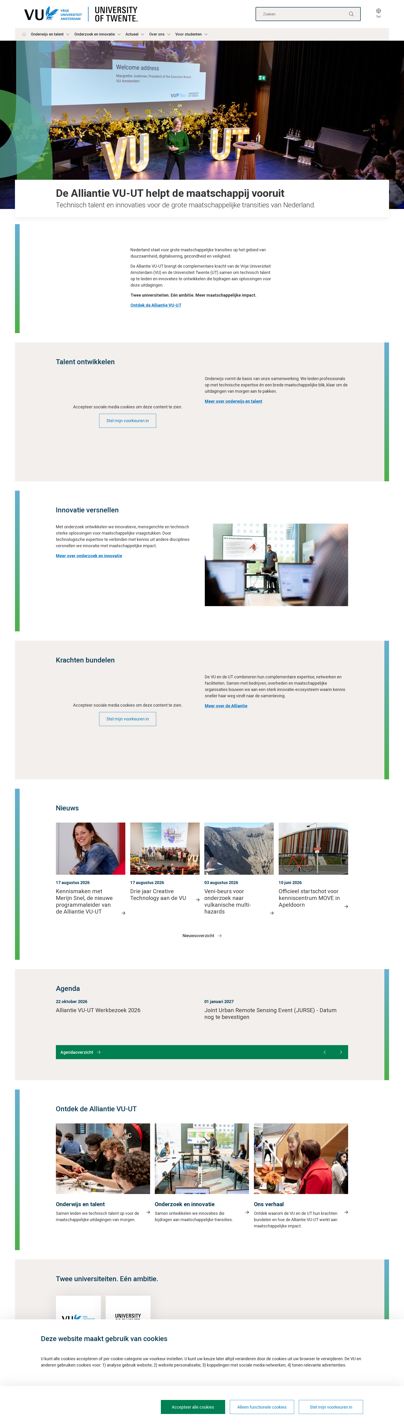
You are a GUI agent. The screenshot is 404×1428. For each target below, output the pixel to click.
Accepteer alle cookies (193, 1407)
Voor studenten (188, 34)
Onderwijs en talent (47, 34)
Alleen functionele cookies (262, 1407)
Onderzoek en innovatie (94, 34)
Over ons (157, 34)
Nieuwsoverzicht (198, 935)
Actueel (132, 34)
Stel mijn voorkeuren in (127, 420)
